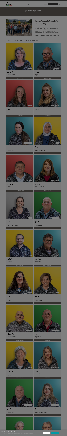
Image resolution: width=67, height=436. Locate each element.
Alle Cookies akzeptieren (55, 432)
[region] (33, 433)
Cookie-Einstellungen (47, 432)
